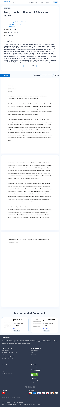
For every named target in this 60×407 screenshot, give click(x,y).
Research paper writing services (9, 356)
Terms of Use (12, 402)
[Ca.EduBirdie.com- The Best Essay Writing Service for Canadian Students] (3, 394)
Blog (32, 352)
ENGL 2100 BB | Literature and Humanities (17, 25)
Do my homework (6, 360)
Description (8, 41)
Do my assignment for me (7, 354)
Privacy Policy (5, 402)
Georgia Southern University (18, 22)
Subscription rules (6, 404)
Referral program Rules (16, 404)
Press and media (34, 380)
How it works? (5, 367)
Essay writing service (6, 350)
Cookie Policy (39, 404)
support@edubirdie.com (25, 343)
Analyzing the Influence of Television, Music (26, 13)
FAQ (3, 371)
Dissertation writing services (8, 358)
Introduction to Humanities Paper (18, 320)
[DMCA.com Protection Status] (44, 374)
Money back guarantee (7, 373)
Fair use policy (19, 402)
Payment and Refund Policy (29, 404)
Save (57, 75)
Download (6, 75)
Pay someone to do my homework (9, 352)
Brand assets (34, 382)
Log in (55, 2)
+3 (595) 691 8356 (37, 369)
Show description (31, 66)
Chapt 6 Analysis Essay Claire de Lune (49, 320)
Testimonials (5, 369)
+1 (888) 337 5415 (36, 370)
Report (38, 75)
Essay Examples (34, 350)
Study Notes (33, 354)
